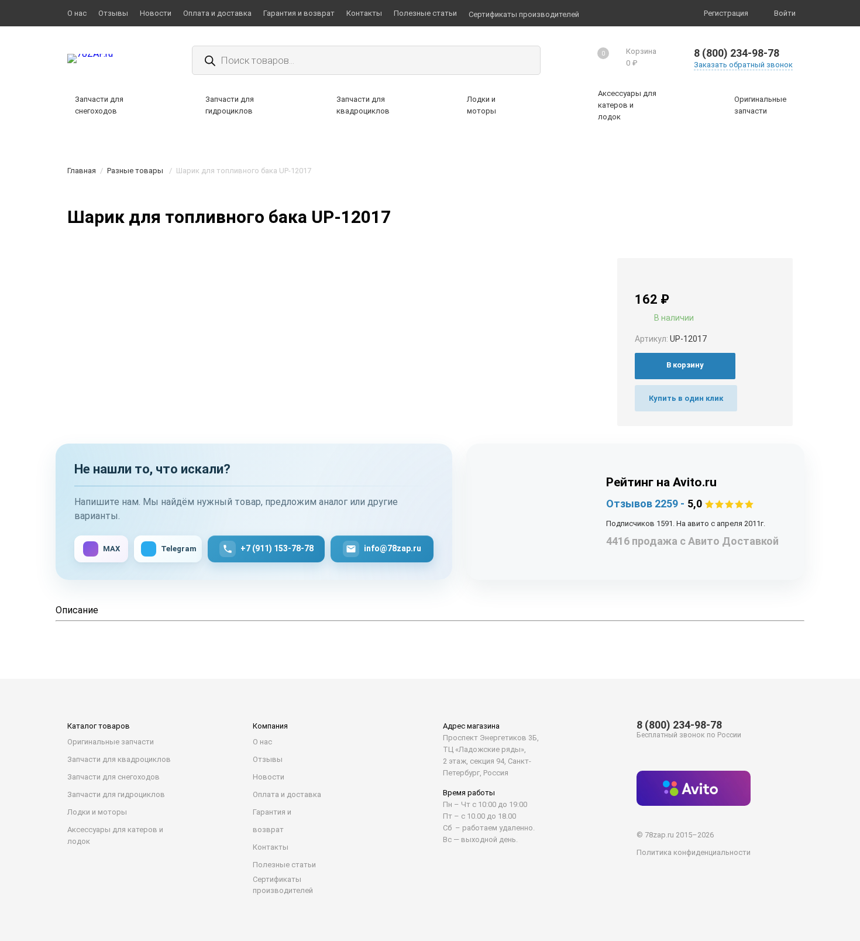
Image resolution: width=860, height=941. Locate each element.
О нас (262, 741)
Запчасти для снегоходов (113, 776)
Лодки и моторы (97, 812)
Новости (268, 776)
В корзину (685, 364)
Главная (81, 170)
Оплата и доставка (287, 794)
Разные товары (135, 170)
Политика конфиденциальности (694, 852)
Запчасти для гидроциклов (116, 794)
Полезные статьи (284, 864)
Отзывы (268, 759)
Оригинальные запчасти (110, 741)
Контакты (270, 847)
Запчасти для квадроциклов (119, 759)
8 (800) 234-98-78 (736, 53)
